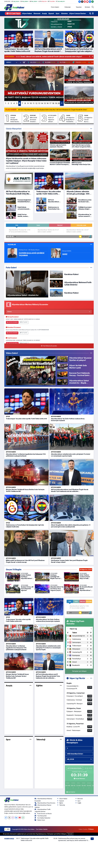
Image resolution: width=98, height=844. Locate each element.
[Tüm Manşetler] (91, 129)
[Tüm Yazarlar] (91, 244)
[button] (89, 56)
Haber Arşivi (41, 820)
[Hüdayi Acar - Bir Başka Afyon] (12, 253)
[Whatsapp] (23, 817)
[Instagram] (12, 817)
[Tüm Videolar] (91, 353)
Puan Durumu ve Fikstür (44, 813)
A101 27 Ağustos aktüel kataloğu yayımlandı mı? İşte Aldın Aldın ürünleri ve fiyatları (52, 120)
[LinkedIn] (16, 817)
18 (53, 103)
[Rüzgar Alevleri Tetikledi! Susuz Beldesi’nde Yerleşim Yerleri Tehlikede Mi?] (26, 472)
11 (33, 103)
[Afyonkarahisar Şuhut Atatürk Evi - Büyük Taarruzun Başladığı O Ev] (62, 382)
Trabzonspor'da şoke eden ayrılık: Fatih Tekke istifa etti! (26, 418)
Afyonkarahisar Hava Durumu (46, 803)
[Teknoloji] (61, 739)
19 (56, 103)
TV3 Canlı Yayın (14, 13)
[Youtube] (19, 817)
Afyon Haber (27, 13)
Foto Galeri (55, 7)
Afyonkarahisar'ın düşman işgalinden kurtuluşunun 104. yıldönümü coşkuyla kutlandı (16, 647)
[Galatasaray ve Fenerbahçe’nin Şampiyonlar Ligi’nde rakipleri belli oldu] (26, 508)
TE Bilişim (91, 829)
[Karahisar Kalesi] (56, 274)
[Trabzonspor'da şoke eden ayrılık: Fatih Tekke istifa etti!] (26, 401)
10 (31, 103)
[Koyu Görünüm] (90, 13)
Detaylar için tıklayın (79, 671)
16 (48, 103)
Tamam (70, 834)
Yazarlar (79, 7)
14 (42, 103)
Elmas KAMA (66, 251)
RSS (8, 829)
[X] (9, 817)
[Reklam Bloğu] (49, 23)
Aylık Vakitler (71, 792)
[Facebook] (5, 817)
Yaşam (68, 115)
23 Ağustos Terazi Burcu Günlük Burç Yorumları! (88, 120)
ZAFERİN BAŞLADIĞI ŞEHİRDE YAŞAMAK (31, 254)
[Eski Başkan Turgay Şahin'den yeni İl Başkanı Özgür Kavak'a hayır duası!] (71, 543)
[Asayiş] (30, 685)
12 (36, 103)
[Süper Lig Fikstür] (91, 678)
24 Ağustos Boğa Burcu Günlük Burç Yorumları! (70, 120)
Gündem (64, 13)
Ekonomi (37, 13)
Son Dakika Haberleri (43, 818)
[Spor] (30, 739)
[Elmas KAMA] (56, 253)
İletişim (87, 7)
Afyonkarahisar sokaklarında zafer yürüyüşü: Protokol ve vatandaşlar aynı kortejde (48, 647)
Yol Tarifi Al (24, 322)
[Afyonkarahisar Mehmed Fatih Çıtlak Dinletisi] (56, 283)
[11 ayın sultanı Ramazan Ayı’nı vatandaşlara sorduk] (31, 370)
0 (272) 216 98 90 (13, 322)
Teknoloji (40, 739)
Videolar (68, 7)
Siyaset (51, 13)
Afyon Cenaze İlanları (77, 13)
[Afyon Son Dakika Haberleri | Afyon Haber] (14, 7)
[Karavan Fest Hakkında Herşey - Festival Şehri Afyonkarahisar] (62, 374)
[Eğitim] (61, 685)
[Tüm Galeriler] (91, 267)
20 (59, 103)
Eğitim (39, 686)
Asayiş (44, 13)
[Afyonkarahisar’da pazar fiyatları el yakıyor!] (62, 359)
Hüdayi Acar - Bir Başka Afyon (29, 250)
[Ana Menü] (93, 13)
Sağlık (79, 803)
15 (45, 103)
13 (39, 103)
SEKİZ (64, 254)
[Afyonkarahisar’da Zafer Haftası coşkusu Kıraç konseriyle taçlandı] (71, 401)
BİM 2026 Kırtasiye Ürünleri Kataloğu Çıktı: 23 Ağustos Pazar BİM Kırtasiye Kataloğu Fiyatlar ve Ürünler (33, 120)
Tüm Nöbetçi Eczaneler (50, 346)
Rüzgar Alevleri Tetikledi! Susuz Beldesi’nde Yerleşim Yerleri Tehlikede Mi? (17, 676)
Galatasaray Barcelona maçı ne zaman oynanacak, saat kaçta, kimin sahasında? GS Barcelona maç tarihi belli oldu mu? (73, 840)
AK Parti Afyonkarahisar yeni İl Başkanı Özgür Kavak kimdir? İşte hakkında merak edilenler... (48, 676)
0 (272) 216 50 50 (13, 332)
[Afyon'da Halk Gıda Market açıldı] (62, 366)
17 (50, 103)
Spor (57, 13)
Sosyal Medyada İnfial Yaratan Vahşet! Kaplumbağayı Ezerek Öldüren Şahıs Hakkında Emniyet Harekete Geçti (15, 120)
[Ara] (93, 7)
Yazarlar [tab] (12, 244)
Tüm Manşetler (42, 816)
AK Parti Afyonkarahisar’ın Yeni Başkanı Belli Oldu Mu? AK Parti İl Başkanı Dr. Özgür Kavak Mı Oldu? (52, 110)
